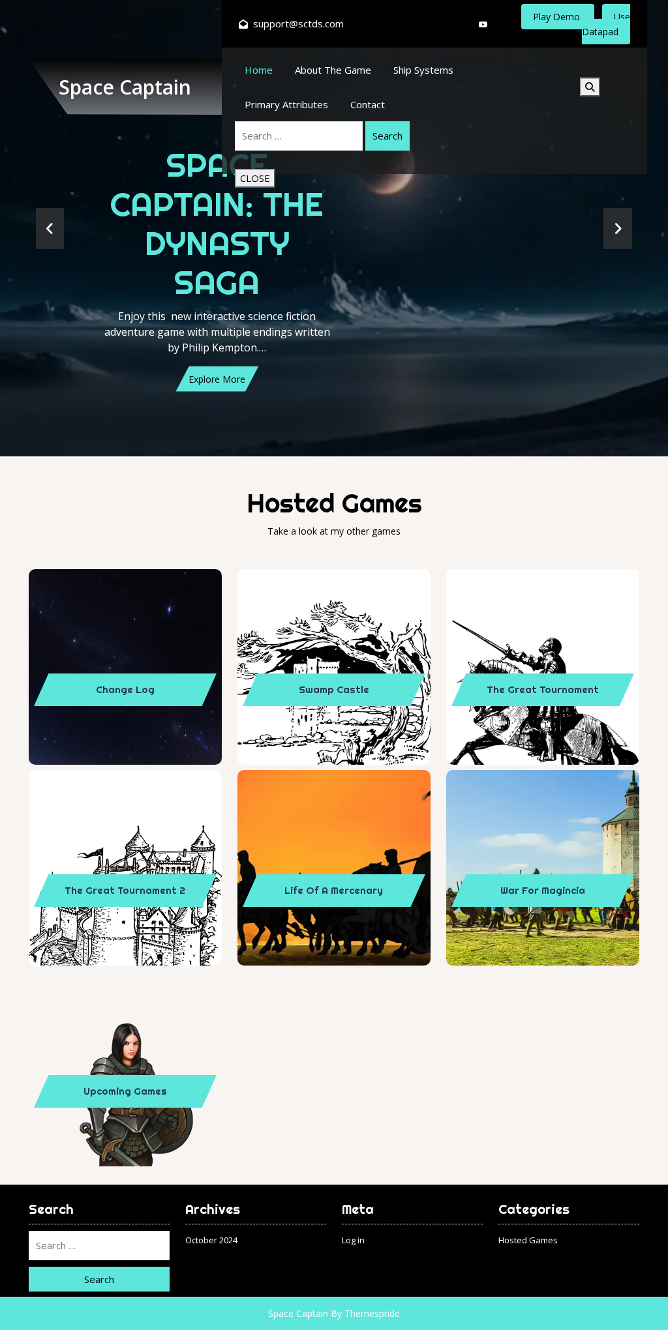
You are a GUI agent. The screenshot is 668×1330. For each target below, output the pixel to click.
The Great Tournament (543, 689)
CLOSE (255, 178)
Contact (367, 104)
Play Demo (558, 16)
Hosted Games (528, 1240)
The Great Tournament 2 (125, 890)
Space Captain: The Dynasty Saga (217, 224)
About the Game (333, 69)
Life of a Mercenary (333, 890)
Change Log (125, 689)
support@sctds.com (298, 23)
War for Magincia (542, 890)
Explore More (217, 379)
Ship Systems (423, 69)
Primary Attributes (286, 104)
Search (387, 135)
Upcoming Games (125, 1091)
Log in (353, 1240)
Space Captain (125, 87)
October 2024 (211, 1240)
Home (259, 69)
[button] (50, 228)
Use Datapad (606, 24)
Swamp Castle (334, 689)
